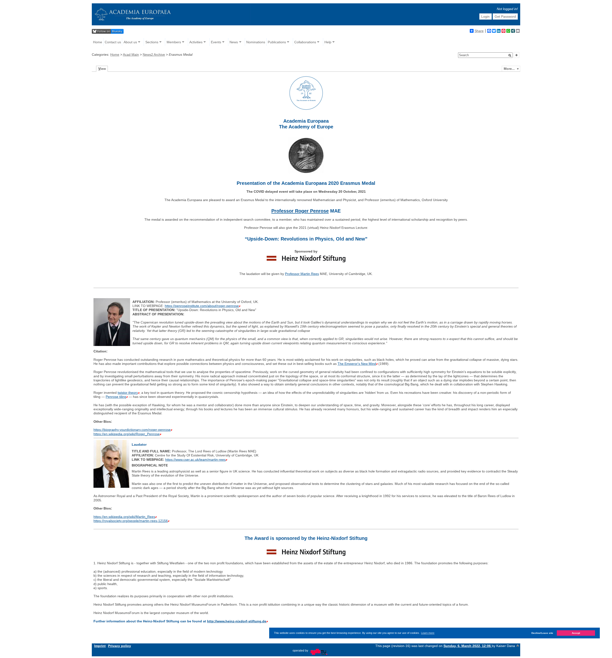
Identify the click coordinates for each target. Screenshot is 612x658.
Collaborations (305, 42)
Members (174, 42)
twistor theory (128, 393)
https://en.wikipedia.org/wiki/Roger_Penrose (126, 434)
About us (130, 42)
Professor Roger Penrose (300, 211)
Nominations (255, 42)
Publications (277, 42)
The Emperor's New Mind (357, 364)
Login (485, 16)
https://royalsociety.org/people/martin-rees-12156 (130, 521)
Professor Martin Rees (302, 274)
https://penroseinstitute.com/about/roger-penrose (202, 306)
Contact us (113, 42)
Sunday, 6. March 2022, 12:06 (467, 646)
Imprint (100, 646)
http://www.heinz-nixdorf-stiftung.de (236, 621)
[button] (510, 55)
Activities (195, 42)
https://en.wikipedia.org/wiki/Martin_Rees (124, 517)
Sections (151, 42)
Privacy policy (119, 646)
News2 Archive (154, 54)
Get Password (505, 16)
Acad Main (131, 54)
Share (479, 31)
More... (509, 69)
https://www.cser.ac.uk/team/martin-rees (195, 459)
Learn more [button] (427, 632)
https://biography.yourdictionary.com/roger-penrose (132, 430)
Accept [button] (576, 633)
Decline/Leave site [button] (542, 633)
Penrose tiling (116, 397)
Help (327, 42)
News (234, 42)
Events (216, 42)
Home (97, 42)
